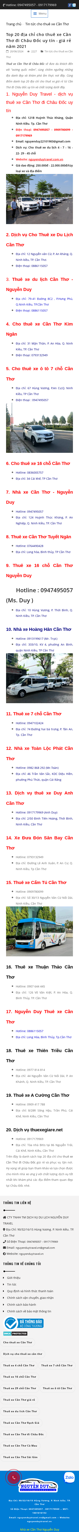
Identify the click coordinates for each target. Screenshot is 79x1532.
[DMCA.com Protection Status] (15, 1333)
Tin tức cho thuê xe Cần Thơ (47, 24)
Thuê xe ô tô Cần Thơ (57, 1388)
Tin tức (11, 1284)
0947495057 (26, 5)
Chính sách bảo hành (21, 1305)
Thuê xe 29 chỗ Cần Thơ (19, 1388)
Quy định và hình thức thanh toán (30, 1291)
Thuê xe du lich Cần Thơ (20, 1411)
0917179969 (47, 5)
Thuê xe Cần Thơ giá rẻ (19, 1399)
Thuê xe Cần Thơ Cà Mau (20, 1445)
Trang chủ (13, 24)
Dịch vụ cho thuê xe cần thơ (22, 1354)
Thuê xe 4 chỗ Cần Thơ (18, 1365)
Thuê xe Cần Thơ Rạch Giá (21, 1423)
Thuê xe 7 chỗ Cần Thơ (57, 1365)
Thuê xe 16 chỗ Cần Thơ (19, 1376)
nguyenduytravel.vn (31, 1254)
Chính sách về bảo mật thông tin (29, 1311)
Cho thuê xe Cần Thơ (17, 1342)
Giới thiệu (13, 1278)
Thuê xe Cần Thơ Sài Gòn (20, 1457)
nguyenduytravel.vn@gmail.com (35, 1248)
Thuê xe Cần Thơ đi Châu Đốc (23, 1434)
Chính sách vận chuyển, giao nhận (30, 1298)
